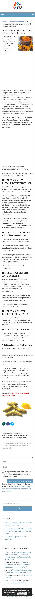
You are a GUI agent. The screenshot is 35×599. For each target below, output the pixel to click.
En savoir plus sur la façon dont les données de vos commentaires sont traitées (16, 488)
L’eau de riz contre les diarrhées (16, 583)
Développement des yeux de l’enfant (18, 522)
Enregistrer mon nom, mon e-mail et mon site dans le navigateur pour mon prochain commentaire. (16, 474)
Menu (3, 14)
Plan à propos (9, 596)
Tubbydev (26, 596)
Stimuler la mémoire (12, 525)
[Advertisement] (17, 71)
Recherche (17, 509)
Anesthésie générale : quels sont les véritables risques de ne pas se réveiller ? (17, 564)
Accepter (21, 594)
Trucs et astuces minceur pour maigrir (18, 528)
